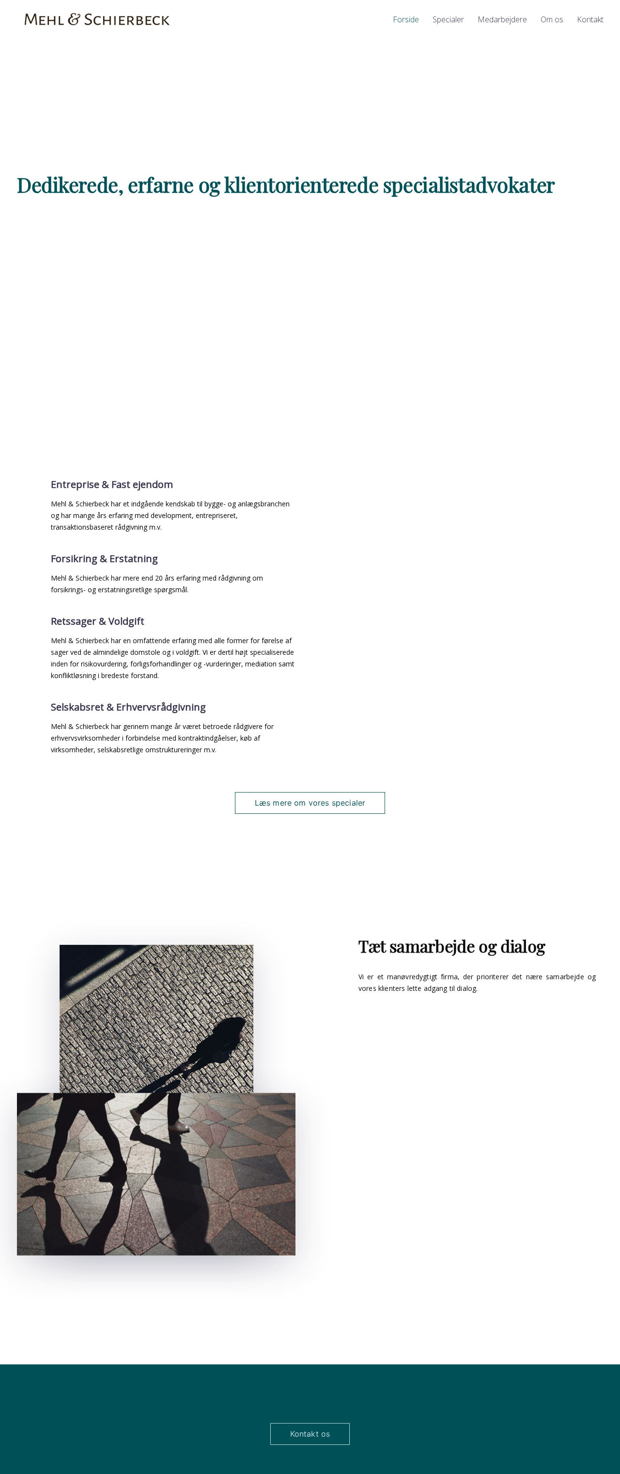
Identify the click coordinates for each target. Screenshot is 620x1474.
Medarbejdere (502, 19)
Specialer (448, 19)
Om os (552, 19)
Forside (406, 19)
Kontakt (590, 19)
